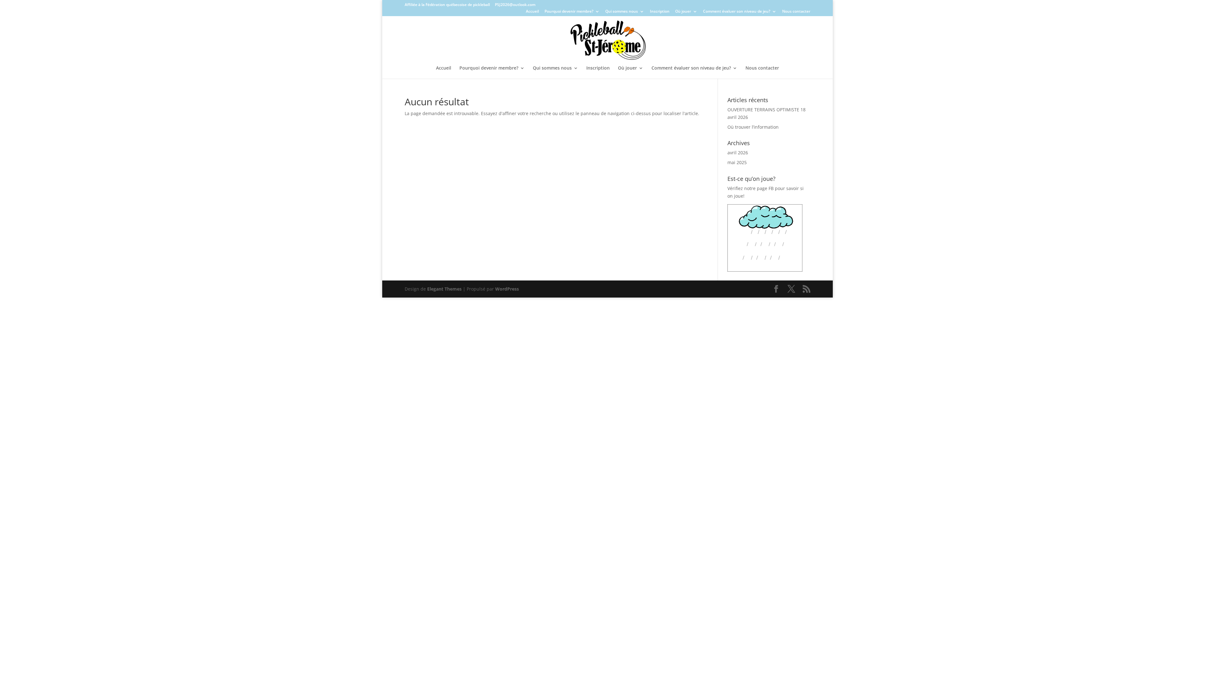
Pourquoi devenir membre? (569, 11)
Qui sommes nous (621, 11)
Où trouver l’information (753, 127)
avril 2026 (737, 153)
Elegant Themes (444, 289)
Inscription (660, 11)
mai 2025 (737, 162)
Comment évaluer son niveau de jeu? (736, 11)
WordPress (507, 289)
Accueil (532, 11)
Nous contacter (796, 11)
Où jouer (683, 11)
